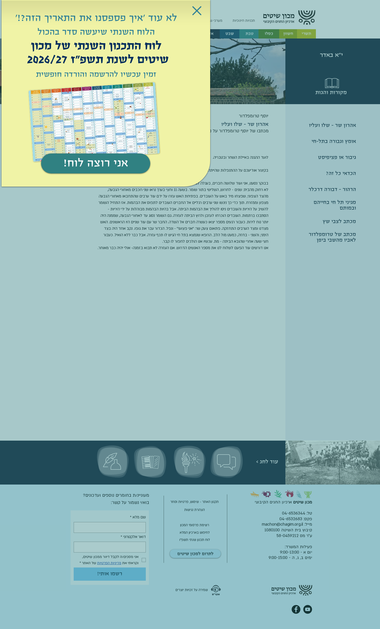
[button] (196, 10)
